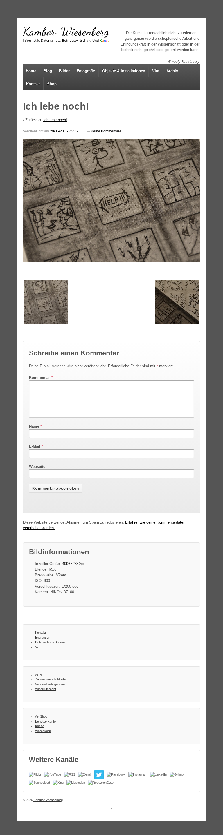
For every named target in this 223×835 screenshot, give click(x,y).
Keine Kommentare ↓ (107, 131)
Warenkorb (43, 731)
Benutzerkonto (45, 721)
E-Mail (34, 446)
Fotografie (86, 71)
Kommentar (41, 377)
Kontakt (33, 84)
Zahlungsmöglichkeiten (51, 679)
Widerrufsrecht (45, 689)
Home (31, 71)
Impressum (43, 637)
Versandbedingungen (50, 684)
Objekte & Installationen (123, 71)
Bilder (64, 71)
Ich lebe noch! (55, 120)
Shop (52, 84)
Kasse (39, 726)
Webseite (37, 466)
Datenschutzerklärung (50, 642)
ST (77, 131)
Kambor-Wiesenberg (48, 800)
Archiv (172, 71)
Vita (155, 71)
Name (34, 426)
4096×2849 (71, 564)
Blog (48, 71)
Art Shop (41, 716)
